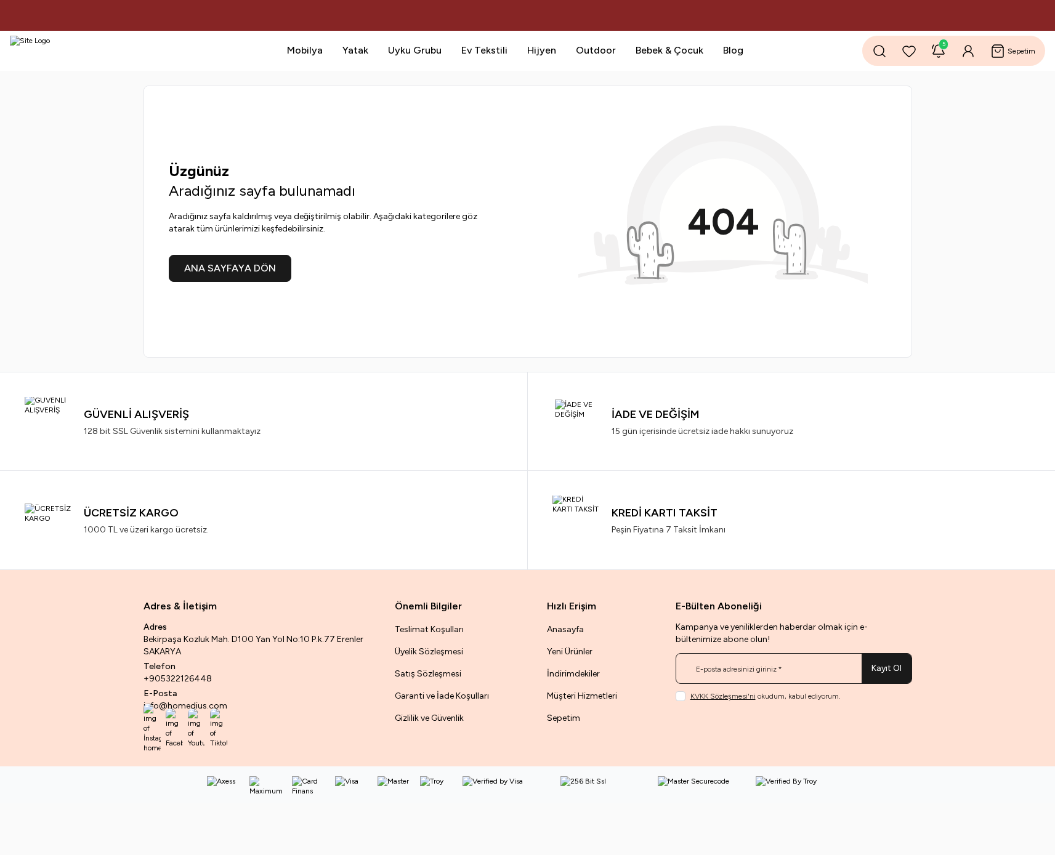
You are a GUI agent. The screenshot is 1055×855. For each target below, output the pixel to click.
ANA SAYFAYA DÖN (230, 268)
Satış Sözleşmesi (428, 673)
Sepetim (563, 718)
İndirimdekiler (573, 673)
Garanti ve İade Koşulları (442, 696)
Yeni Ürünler (569, 651)
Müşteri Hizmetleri (582, 696)
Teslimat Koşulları (429, 629)
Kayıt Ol (886, 668)
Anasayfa (565, 629)
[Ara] (879, 51)
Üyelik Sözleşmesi (429, 651)
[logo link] (84, 51)
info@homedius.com (185, 705)
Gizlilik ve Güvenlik (429, 718)
